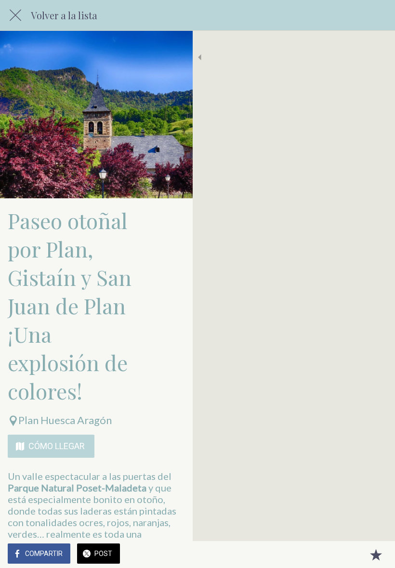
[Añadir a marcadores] (375, 554)
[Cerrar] (15, 15)
